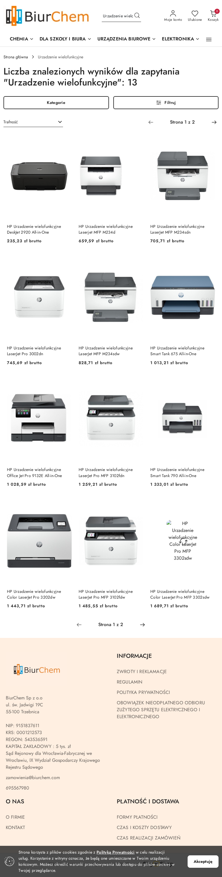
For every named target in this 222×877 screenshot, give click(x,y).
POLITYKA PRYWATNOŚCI (143, 692)
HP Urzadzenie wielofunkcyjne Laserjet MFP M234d (106, 229)
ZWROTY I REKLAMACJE (142, 671)
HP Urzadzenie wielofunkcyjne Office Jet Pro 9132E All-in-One (34, 472)
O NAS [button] (15, 801)
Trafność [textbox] (10, 122)
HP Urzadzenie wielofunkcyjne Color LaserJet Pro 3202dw (34, 594)
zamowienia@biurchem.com (33, 777)
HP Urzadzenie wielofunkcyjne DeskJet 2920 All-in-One (34, 229)
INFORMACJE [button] (134, 656)
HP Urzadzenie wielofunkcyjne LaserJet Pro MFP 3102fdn (106, 472)
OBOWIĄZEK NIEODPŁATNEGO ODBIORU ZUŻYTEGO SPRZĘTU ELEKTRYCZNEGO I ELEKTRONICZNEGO (161, 709)
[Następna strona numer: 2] (214, 122)
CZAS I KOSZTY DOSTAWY (144, 827)
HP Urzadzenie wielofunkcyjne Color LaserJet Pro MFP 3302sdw (180, 594)
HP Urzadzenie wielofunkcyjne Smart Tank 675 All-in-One (177, 351)
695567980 (17, 788)
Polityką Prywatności (116, 852)
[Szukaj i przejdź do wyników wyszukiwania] (137, 16)
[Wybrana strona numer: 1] (182, 122)
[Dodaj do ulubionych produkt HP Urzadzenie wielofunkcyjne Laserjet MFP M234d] (136, 139)
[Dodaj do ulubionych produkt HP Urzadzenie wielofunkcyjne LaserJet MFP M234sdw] (136, 261)
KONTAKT (15, 827)
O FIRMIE (15, 817)
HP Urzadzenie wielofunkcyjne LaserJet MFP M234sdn (177, 229)
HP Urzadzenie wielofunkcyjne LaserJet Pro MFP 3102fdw (106, 594)
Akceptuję (203, 861)
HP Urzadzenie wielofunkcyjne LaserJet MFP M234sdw (106, 351)
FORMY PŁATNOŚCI (137, 817)
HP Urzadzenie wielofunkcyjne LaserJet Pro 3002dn (34, 351)
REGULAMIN (129, 682)
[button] (126, 39)
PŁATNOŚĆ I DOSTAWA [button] (148, 801)
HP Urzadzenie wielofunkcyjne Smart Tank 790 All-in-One (177, 472)
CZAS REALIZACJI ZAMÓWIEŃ (148, 838)
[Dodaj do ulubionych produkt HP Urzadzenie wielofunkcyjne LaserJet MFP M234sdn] (208, 139)
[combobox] (33, 122)
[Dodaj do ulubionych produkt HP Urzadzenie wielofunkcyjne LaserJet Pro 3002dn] (65, 261)
